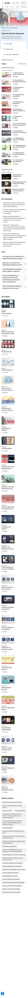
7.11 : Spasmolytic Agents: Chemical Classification (19, 146)
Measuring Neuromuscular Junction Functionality (19, 182)
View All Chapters (22, 63)
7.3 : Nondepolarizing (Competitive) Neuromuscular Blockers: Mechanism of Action (19, 88)
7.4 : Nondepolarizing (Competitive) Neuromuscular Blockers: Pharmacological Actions (19, 95)
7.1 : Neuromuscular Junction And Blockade (18, 73)
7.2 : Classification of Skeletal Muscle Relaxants (19, 80)
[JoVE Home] (7, 3)
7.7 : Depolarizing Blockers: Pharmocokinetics (17, 117)
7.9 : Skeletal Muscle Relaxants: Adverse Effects (19, 131)
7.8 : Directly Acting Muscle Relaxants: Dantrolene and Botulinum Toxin (19, 124)
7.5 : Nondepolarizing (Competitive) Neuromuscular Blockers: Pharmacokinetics (19, 102)
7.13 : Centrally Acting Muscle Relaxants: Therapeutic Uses (18, 160)
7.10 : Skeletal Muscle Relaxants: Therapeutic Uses (18, 139)
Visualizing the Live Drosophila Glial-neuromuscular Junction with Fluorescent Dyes (18, 175)
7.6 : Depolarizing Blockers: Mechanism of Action (18, 110)
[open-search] (13, 3)
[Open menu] (3, 3)
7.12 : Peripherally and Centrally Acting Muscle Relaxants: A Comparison (18, 153)
